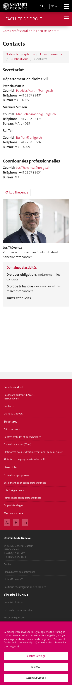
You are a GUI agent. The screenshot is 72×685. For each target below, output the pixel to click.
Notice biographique (20, 54)
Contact (8, 564)
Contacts (8, 406)
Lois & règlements (14, 490)
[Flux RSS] (7, 522)
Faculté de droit (24, 19)
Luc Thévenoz (18, 192)
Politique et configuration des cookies (25, 587)
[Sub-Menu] (66, 19)
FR (52, 6)
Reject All (36, 666)
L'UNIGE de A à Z (13, 579)
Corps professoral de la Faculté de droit (31, 31)
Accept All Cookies (36, 677)
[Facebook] (16, 522)
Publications (19, 59)
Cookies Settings (36, 655)
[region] (36, 653)
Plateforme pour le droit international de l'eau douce (33, 452)
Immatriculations (13, 602)
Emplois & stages (13, 505)
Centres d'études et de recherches (22, 437)
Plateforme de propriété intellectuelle (25, 459)
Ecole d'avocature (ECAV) (17, 444)
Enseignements (51, 54)
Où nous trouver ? (13, 413)
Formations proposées (16, 475)
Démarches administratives (19, 610)
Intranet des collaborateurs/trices (22, 497)
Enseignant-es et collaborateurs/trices (25, 482)
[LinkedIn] (25, 522)
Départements (12, 429)
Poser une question (14, 617)
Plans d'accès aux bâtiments (19, 571)
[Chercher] (42, 6)
